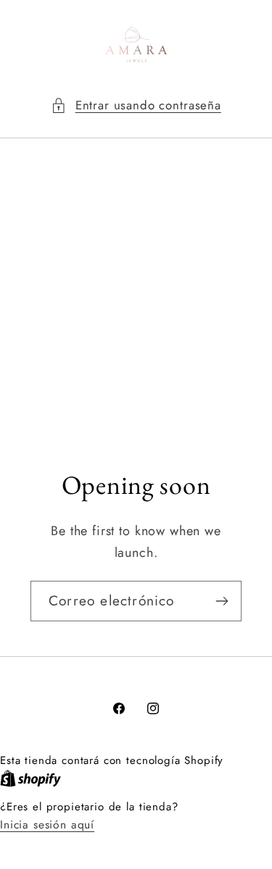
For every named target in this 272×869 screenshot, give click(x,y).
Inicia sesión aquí (47, 825)
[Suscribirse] (221, 601)
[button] (136, 106)
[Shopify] (30, 778)
